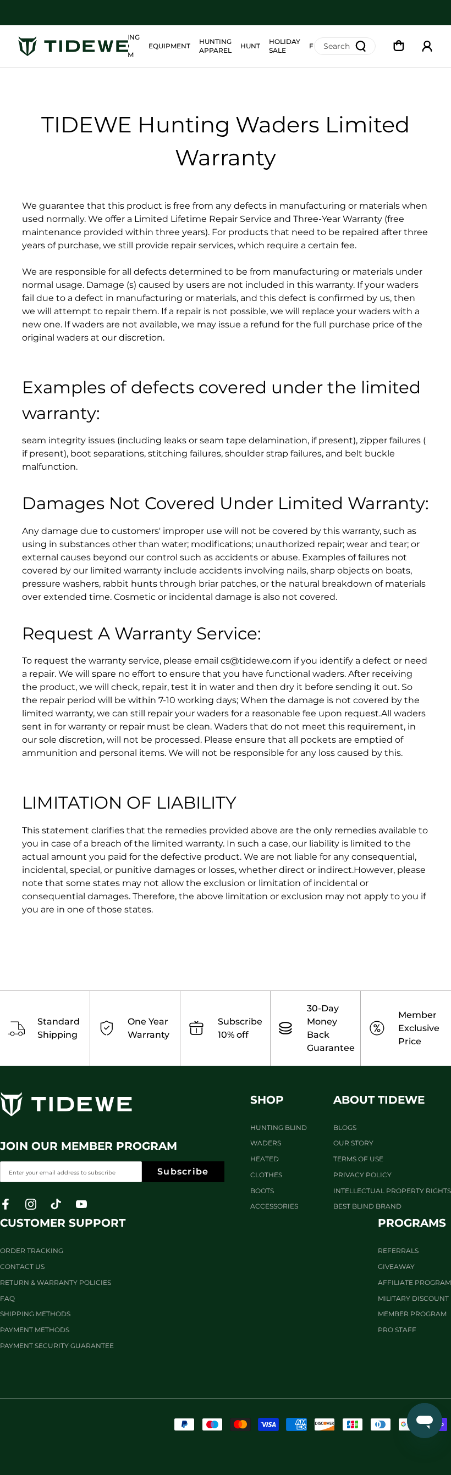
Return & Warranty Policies (55, 1282)
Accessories (274, 1206)
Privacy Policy (362, 1175)
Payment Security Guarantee (57, 1346)
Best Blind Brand (367, 1206)
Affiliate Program (414, 1282)
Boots (262, 1191)
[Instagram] (30, 1204)
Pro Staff (397, 1330)
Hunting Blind (278, 1127)
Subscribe (183, 1171)
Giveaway (396, 1266)
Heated (264, 1159)
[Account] (427, 46)
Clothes (266, 1175)
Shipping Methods (35, 1314)
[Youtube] (81, 1204)
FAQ (7, 1298)
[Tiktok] (56, 1204)
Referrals (398, 1250)
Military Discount (413, 1298)
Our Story (353, 1143)
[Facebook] (5, 1204)
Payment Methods (34, 1330)
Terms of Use (358, 1159)
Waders (265, 1143)
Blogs (344, 1127)
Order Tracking (31, 1250)
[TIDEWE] (73, 46)
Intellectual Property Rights (392, 1191)
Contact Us (22, 1266)
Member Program (412, 1314)
